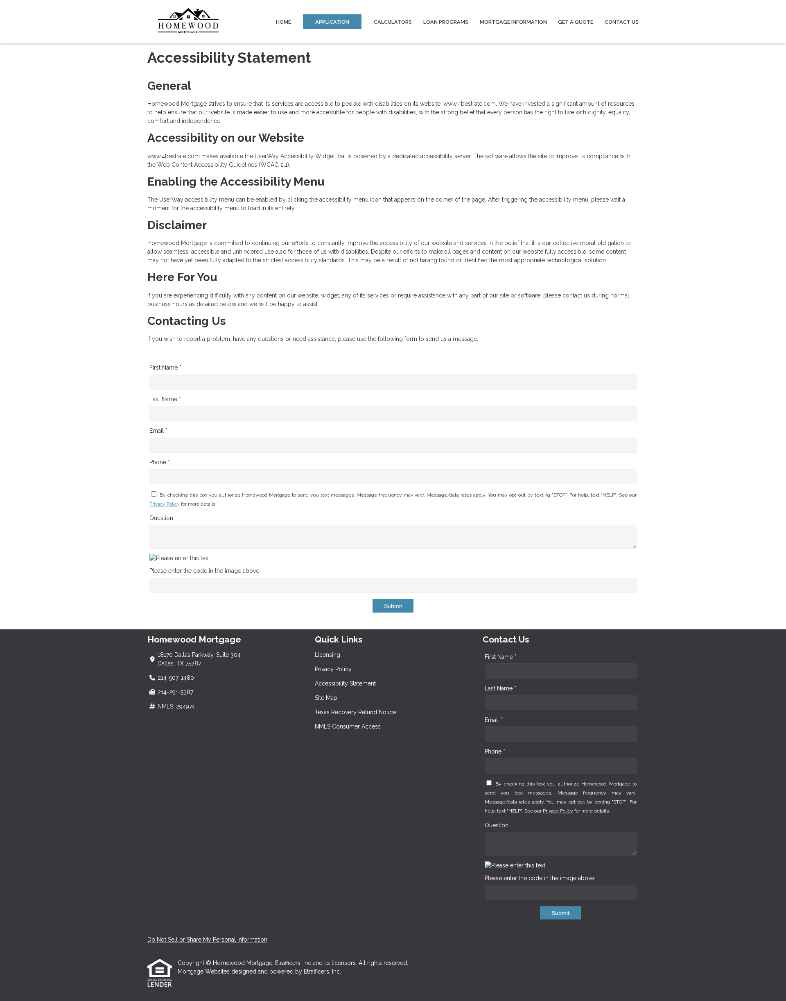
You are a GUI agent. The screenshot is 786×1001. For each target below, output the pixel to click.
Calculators (393, 22)
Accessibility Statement (345, 683)
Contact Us (622, 22)
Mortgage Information (513, 22)
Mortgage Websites (204, 971)
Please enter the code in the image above (204, 570)
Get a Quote (575, 22)
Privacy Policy (164, 504)
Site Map (326, 698)
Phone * (159, 462)
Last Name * (165, 399)
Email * (158, 430)
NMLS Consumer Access (348, 726)
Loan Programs (445, 22)
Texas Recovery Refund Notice (355, 712)
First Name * (165, 367)
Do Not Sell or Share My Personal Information (207, 939)
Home (283, 22)
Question (161, 518)
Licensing (327, 654)
